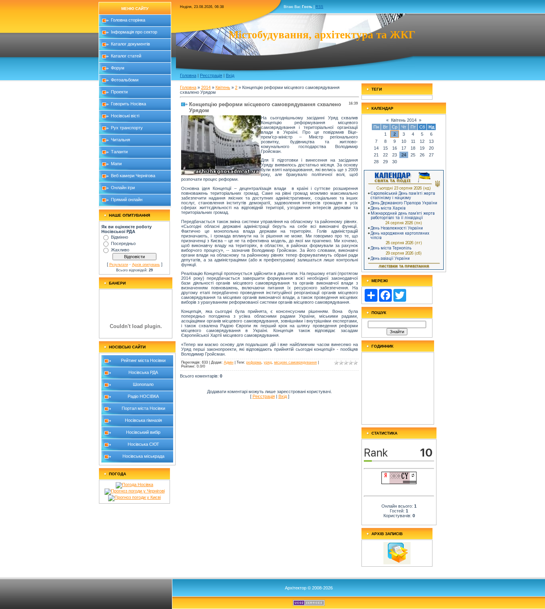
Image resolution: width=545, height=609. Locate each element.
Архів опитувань (146, 265)
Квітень (222, 87)
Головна (188, 75)
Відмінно (119, 237)
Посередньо (123, 243)
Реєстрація (211, 75)
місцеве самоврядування (295, 362)
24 (403, 154)
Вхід (230, 75)
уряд (268, 362)
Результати (118, 265)
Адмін (228, 362)
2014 (206, 87)
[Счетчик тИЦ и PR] (399, 482)
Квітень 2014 (404, 120)
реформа (253, 362)
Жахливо (120, 249)
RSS (319, 7)
